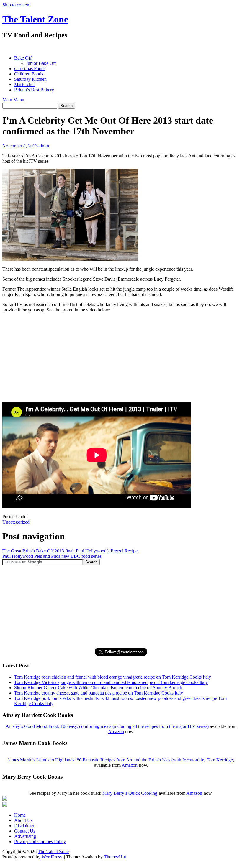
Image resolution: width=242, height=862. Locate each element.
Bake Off (23, 57)
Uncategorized (16, 521)
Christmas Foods (29, 68)
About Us (23, 820)
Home (20, 814)
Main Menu (13, 99)
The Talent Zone (35, 19)
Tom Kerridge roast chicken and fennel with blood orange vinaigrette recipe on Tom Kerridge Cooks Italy (112, 677)
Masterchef (24, 84)
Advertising (25, 836)
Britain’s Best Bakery (34, 89)
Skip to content (16, 4)
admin (43, 145)
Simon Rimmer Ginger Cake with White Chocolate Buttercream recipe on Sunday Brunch (98, 687)
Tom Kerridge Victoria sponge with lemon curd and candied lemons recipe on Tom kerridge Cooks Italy (111, 682)
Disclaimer (24, 825)
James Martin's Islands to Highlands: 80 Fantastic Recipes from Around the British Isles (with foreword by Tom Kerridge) (121, 759)
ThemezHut (115, 856)
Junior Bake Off (41, 63)
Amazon (116, 731)
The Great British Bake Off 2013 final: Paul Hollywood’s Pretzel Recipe (70, 550)
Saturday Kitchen (30, 79)
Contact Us (24, 830)
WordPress (52, 856)
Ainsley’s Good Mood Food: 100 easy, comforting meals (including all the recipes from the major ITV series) (107, 726)
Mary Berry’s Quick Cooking (129, 793)
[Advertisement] (109, 47)
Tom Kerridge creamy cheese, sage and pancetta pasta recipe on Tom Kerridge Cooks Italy (98, 692)
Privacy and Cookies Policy (40, 841)
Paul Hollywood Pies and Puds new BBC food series (52, 556)
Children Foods (28, 73)
